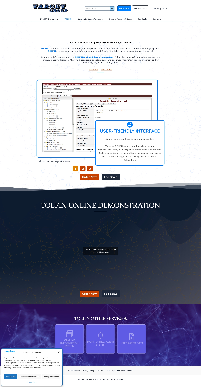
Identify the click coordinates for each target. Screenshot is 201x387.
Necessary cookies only (30, 377)
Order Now (124, 8)
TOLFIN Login (140, 8)
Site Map (111, 370)
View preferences (51, 377)
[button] (59, 352)
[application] (165, 8)
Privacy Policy (32, 382)
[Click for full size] (97, 117)
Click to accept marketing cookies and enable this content (100, 251)
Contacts (157, 19)
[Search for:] (97, 8)
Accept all (10, 377)
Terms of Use (74, 370)
